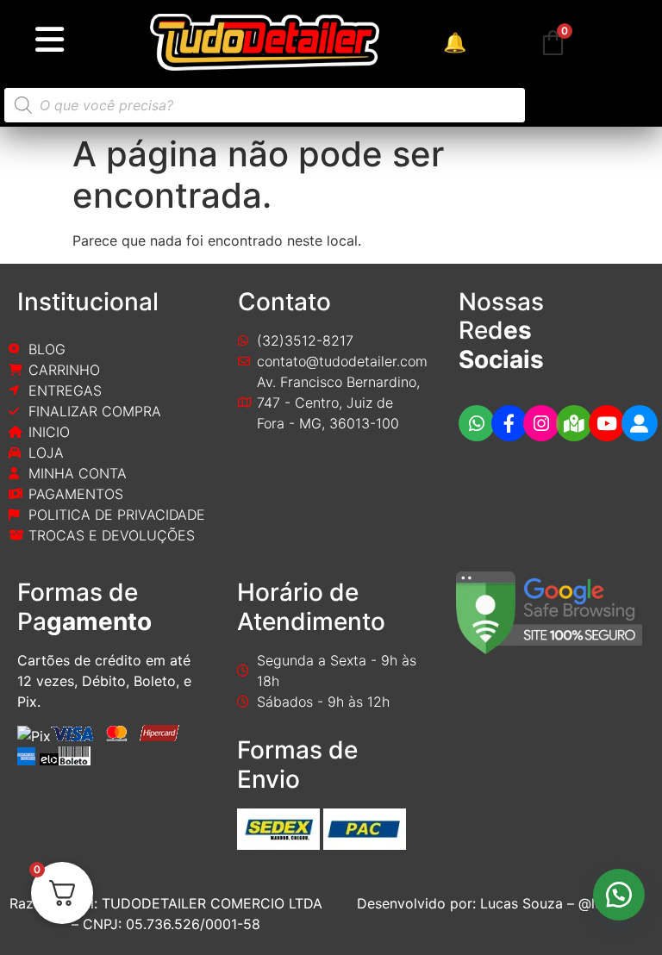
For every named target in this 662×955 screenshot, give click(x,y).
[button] (619, 895)
